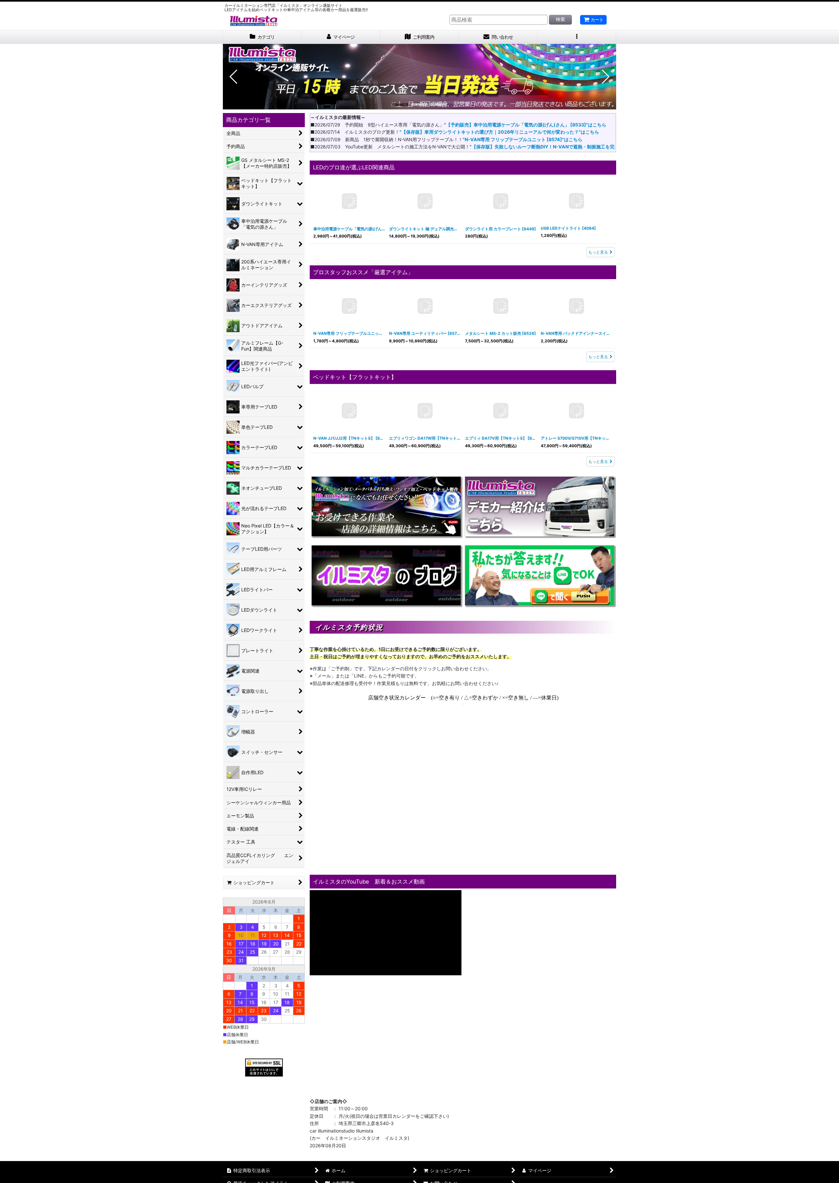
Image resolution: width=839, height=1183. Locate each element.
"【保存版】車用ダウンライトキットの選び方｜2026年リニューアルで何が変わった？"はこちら (499, 132)
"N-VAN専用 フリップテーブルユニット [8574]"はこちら (522, 139)
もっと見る (598, 252)
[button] (576, 37)
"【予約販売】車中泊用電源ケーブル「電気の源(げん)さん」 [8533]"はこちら (525, 124)
